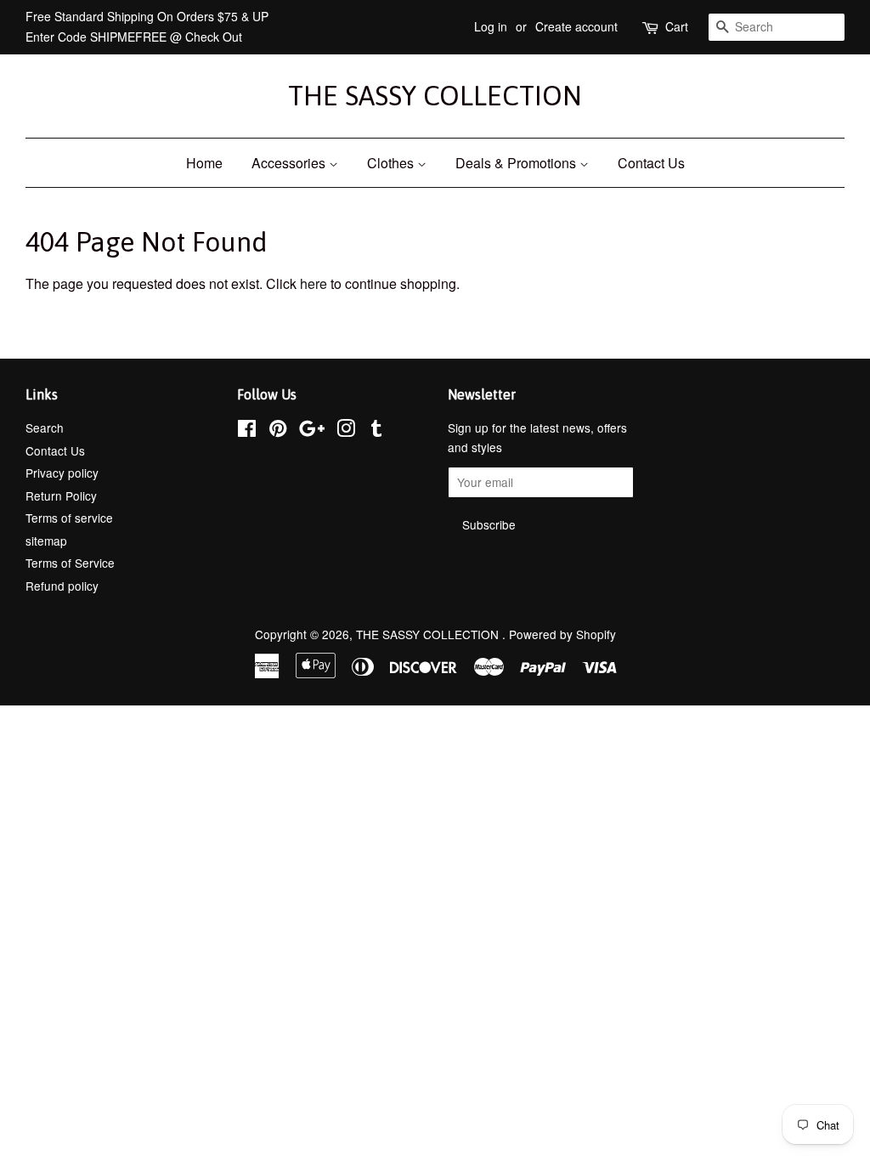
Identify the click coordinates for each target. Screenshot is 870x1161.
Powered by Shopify (562, 634)
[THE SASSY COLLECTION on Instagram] (345, 430)
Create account (576, 26)
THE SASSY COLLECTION (435, 95)
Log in (490, 26)
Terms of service (69, 517)
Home (204, 163)
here (313, 283)
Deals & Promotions (517, 163)
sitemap (46, 540)
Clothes (392, 163)
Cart (676, 26)
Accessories (290, 163)
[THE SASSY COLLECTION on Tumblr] (376, 430)
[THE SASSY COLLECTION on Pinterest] (277, 430)
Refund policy (62, 585)
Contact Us (651, 163)
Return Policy (61, 495)
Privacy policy (62, 472)
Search (44, 427)
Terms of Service (70, 562)
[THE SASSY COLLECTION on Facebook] (247, 430)
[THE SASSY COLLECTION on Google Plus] (312, 430)
